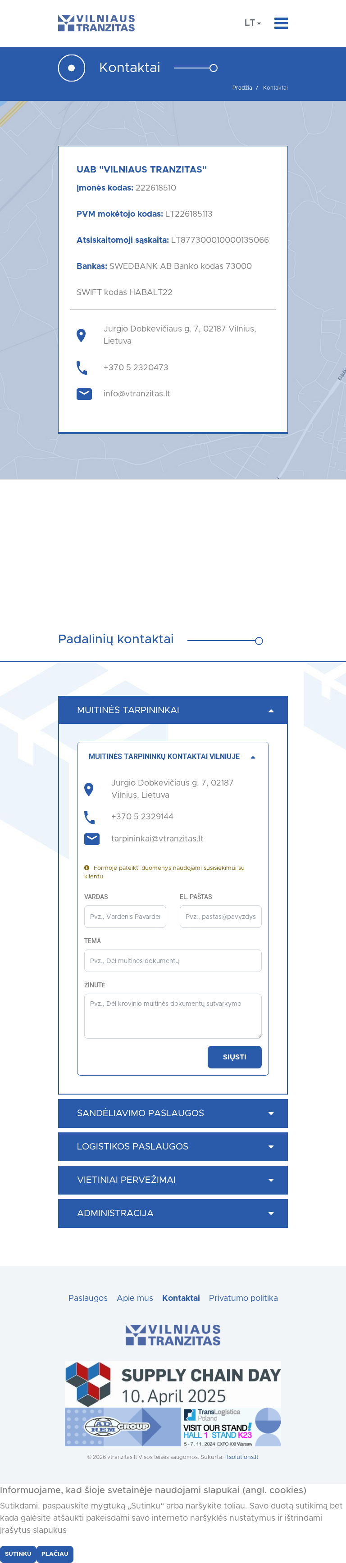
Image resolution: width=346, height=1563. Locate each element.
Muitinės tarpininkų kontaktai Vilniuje (164, 756)
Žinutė (94, 985)
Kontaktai (181, 1299)
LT (250, 22)
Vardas (96, 896)
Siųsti (234, 1057)
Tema (92, 941)
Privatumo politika (243, 1299)
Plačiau (54, 1554)
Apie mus (135, 1299)
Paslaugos (88, 1299)
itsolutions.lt (242, 1457)
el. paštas (196, 896)
